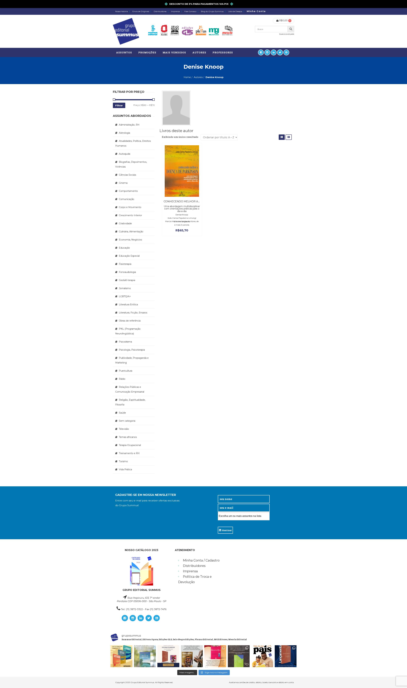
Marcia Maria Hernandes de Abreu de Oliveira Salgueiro (182, 221)
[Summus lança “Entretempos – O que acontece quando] (286, 656)
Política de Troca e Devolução (195, 579)
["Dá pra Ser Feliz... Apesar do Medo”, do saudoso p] (239, 656)
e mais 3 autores (181, 225)
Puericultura (125, 370)
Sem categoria (127, 420)
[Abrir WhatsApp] (399, 680)
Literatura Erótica (128, 304)
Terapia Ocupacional (130, 445)
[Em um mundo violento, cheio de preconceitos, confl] (121, 656)
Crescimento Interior (130, 215)
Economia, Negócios (130, 239)
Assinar (226, 530)
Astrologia (124, 132)
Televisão (124, 429)
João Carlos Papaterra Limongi (182, 218)
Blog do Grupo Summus (212, 11)
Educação (124, 247)
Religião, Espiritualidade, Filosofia (130, 402)
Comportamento (128, 191)
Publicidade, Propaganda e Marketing (132, 360)
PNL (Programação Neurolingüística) (128, 331)
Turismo (123, 461)
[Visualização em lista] (289, 137)
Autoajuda (124, 153)
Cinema (123, 182)
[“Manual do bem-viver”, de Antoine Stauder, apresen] (145, 656)
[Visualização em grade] (282, 137)
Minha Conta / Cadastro (201, 560)
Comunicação (126, 199)
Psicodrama (125, 341)
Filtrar (119, 105)
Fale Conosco (190, 11)
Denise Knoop (182, 214)
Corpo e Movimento (130, 207)
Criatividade (125, 223)
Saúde (122, 412)
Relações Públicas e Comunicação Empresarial (129, 389)
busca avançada (286, 34)
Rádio (122, 378)
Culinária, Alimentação (131, 231)
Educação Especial (129, 255)
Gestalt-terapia (127, 280)
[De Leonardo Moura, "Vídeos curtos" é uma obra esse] (192, 656)
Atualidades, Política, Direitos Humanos (133, 143)
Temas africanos (128, 437)
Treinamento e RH (129, 453)
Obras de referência (130, 320)
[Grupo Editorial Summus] (126, 31)
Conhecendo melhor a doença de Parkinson (197, 201)
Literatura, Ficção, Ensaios (133, 312)
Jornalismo (125, 288)
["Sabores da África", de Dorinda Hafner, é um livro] (215, 656)
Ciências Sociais (127, 174)
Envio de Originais (140, 11)
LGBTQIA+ (125, 296)
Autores (198, 77)
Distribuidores (160, 11)
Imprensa (175, 11)
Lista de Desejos (235, 11)
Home (187, 77)
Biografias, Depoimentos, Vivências (131, 164)
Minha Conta (256, 11)
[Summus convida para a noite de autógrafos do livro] (168, 656)
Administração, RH (129, 124)
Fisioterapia (125, 264)
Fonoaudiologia (127, 272)
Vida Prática (125, 469)
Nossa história (121, 11)
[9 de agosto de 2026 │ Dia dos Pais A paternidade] (262, 656)
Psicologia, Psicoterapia (132, 349)
